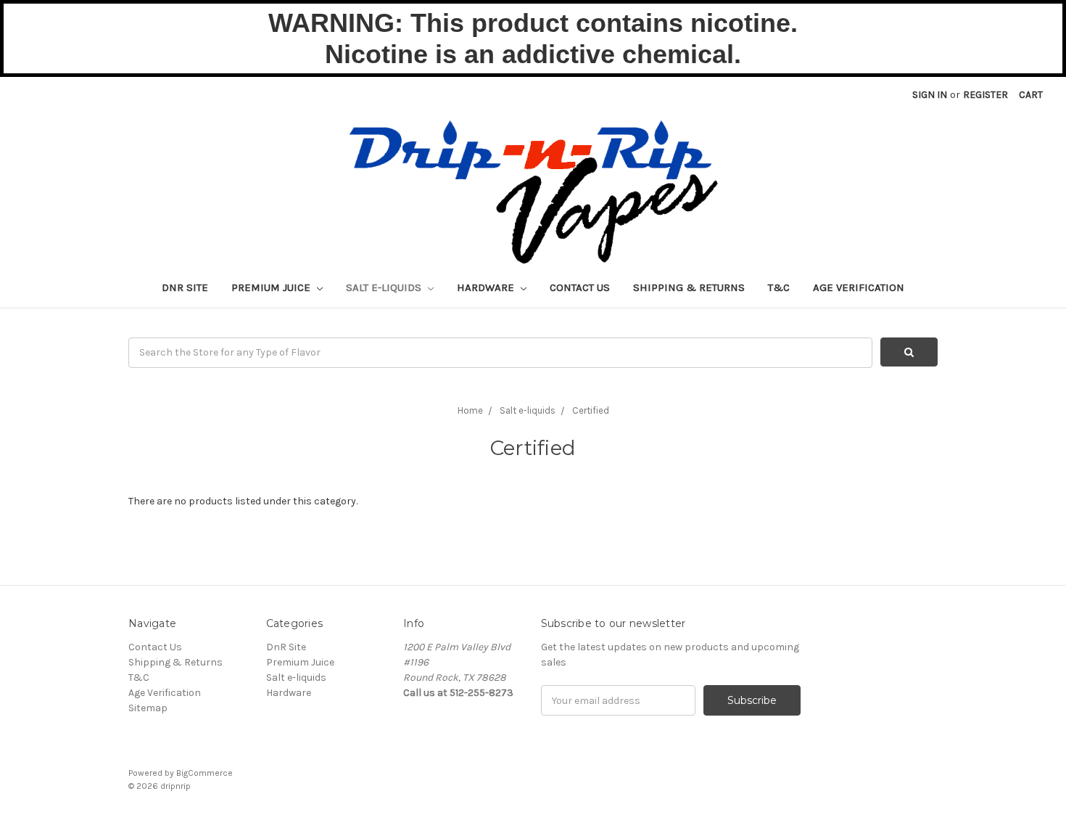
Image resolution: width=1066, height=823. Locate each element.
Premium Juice (272, 287)
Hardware (487, 287)
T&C (779, 287)
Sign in (929, 95)
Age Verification (858, 287)
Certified (590, 410)
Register (985, 95)
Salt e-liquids (385, 287)
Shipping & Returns (689, 287)
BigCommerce (204, 773)
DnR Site (185, 287)
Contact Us (580, 287)
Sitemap (148, 708)
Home (470, 410)
